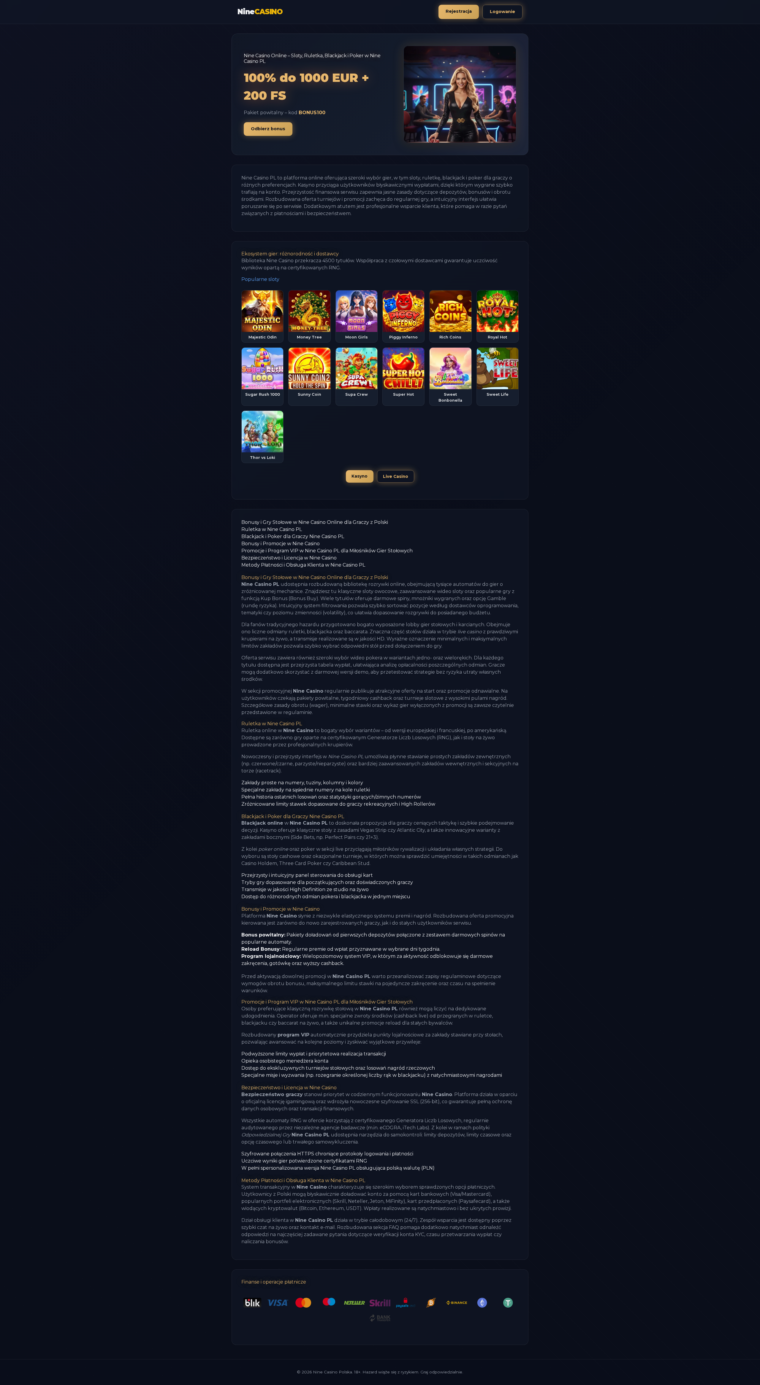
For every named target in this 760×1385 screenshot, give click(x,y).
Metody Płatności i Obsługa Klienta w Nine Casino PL (303, 565)
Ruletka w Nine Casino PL (271, 529)
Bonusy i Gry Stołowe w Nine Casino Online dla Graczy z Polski (314, 522)
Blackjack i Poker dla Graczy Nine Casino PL (292, 536)
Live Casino (395, 476)
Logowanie (502, 11)
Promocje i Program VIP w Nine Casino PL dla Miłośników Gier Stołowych (327, 551)
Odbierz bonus (268, 128)
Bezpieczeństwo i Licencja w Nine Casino (289, 558)
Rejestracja (459, 11)
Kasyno (360, 476)
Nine (260, 11)
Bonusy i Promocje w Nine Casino (280, 543)
